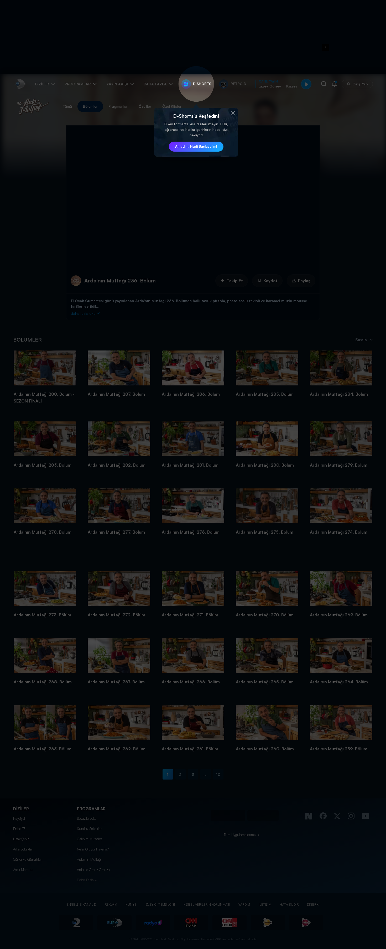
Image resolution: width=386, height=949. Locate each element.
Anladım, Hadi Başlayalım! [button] (196, 146)
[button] (233, 113)
